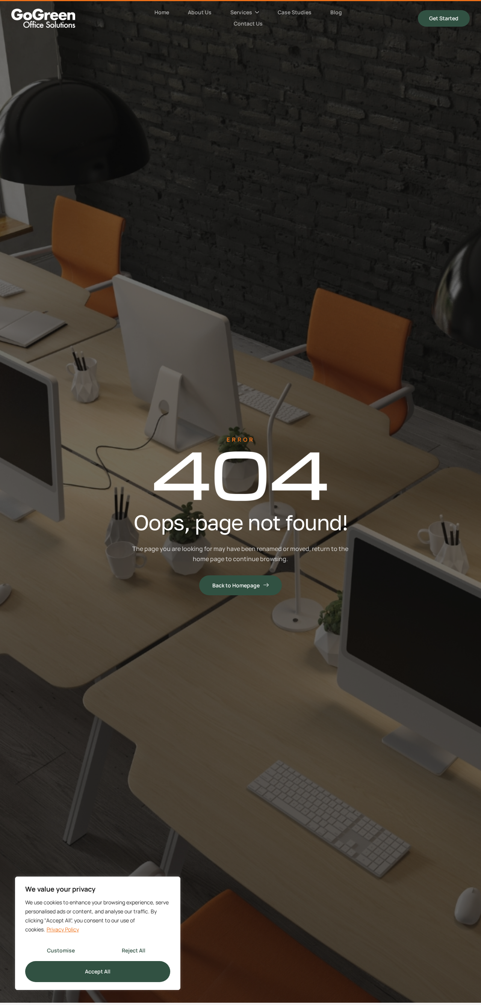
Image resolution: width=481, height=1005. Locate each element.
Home (161, 12)
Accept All (97, 971)
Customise (61, 950)
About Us (200, 12)
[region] (97, 933)
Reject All (133, 950)
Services (241, 12)
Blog (336, 12)
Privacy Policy (63, 929)
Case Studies (295, 12)
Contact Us (248, 23)
